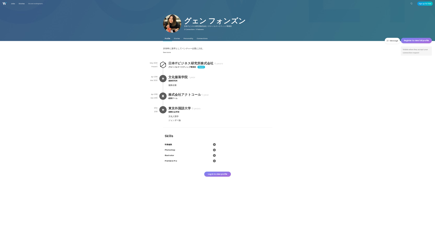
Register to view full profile (416, 40)
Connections (202, 38)
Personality (188, 38)
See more (167, 52)
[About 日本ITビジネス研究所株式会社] (163, 65)
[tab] (167, 38)
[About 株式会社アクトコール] (163, 96)
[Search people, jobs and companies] (411, 3)
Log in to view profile (217, 174)
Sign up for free (425, 4)
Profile (167, 38)
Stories (177, 38)
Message (394, 40)
